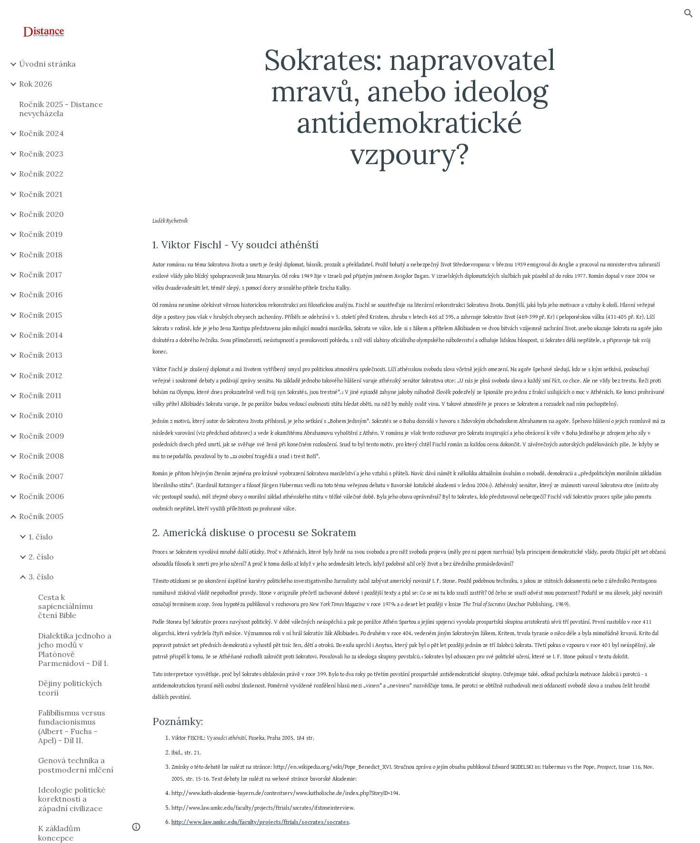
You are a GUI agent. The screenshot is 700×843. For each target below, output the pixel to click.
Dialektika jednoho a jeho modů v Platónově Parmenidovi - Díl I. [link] (74, 649)
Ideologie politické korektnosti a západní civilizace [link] (71, 799)
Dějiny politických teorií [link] (70, 687)
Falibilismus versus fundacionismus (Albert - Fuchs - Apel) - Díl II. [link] (71, 726)
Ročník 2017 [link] (40, 274)
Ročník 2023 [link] (41, 153)
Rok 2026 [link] (35, 83)
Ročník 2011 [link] (40, 395)
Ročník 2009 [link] (41, 436)
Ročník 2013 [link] (40, 355)
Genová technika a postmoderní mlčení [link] (75, 764)
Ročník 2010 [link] (41, 415)
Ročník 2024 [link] (41, 133)
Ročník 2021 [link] (40, 194)
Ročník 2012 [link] (40, 375)
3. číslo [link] (41, 576)
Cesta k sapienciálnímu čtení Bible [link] (65, 606)
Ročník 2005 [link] (41, 516)
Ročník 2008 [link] (41, 456)
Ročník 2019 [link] (41, 234)
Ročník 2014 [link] (41, 335)
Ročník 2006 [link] (41, 496)
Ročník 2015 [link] (40, 315)
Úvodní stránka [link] (47, 64)
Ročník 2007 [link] (41, 476)
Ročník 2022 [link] (41, 173)
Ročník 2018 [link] (40, 254)
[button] (688, 13)
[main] (409, 106)
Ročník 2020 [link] (41, 214)
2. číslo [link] (41, 556)
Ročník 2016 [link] (40, 294)
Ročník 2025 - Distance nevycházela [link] (61, 108)
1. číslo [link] (41, 536)
